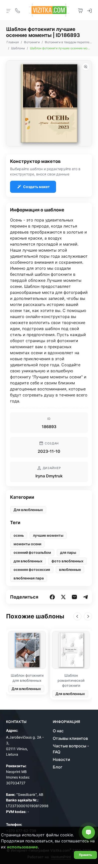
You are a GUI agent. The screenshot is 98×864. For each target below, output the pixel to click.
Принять (85, 855)
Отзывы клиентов (70, 738)
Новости (61, 759)
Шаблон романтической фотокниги (71, 680)
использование (22, 846)
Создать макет (36, 187)
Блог (57, 766)
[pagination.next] (88, 616)
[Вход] (89, 10)
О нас (58, 730)
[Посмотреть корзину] (80, 10)
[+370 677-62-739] (17, 10)
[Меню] (8, 11)
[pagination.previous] (77, 616)
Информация (66, 722)
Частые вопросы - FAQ (71, 748)
